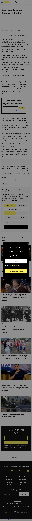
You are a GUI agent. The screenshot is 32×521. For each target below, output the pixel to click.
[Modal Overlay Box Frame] (16, 260)
